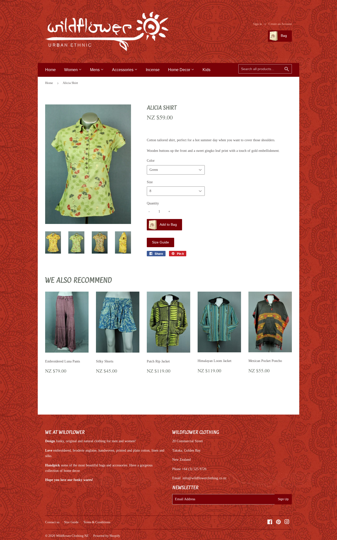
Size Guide (160, 242)
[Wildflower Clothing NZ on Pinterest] (278, 522)
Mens (95, 70)
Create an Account (280, 24)
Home (50, 70)
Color (151, 160)
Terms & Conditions (96, 522)
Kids (206, 70)
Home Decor (179, 70)
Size (150, 182)
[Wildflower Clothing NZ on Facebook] (269, 522)
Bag (283, 36)
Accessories (123, 70)
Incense (153, 70)
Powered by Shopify (106, 536)
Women (71, 70)
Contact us (52, 522)
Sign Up (283, 499)
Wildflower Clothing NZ (72, 536)
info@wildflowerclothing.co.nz (204, 478)
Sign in (257, 24)
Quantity (153, 203)
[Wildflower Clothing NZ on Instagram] (286, 522)
